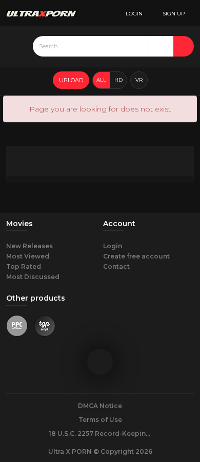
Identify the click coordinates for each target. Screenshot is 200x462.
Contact (116, 266)
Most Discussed (32, 277)
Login (112, 246)
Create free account (136, 256)
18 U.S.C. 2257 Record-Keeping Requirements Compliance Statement (100, 433)
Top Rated (23, 266)
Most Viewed (27, 256)
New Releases (29, 246)
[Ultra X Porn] (41, 13)
